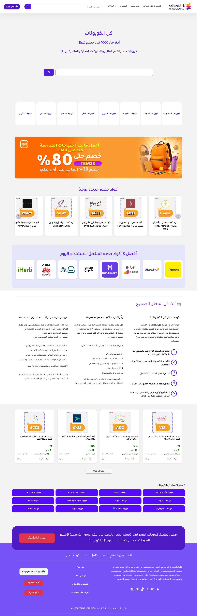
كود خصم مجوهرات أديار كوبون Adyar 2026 (27, 224)
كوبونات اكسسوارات (76, 493)
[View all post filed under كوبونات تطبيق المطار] (152, 269)
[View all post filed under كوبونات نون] (173, 269)
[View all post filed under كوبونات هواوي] (46, 269)
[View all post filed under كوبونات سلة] (67, 269)
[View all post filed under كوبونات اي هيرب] (25, 269)
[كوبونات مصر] (46, 113)
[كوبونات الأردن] (25, 113)
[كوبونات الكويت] (130, 113)
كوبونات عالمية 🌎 (120, 509)
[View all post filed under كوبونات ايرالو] (131, 269)
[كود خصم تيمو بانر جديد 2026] (98, 157)
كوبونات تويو (90, 454)
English (112, 6)
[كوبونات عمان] (67, 113)
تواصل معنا (80, 576)
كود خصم (135, 6)
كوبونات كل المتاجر (152, 6)
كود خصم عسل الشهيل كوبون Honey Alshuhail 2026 (165, 226)
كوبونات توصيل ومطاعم (77, 501)
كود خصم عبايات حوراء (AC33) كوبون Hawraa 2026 (130, 224)
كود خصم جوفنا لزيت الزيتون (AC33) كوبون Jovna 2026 (96, 224)
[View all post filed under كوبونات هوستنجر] (109, 269)
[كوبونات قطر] (88, 113)
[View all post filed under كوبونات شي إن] (88, 269)
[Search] (49, 72)
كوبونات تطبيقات (164, 501)
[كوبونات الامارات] (151, 113)
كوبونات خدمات (33, 501)
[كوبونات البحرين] (109, 113)
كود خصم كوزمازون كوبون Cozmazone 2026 (61, 224)
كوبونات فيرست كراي (130, 454)
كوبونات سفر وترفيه (164, 509)
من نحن (80, 567)
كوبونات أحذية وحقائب (164, 493)
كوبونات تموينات (120, 501)
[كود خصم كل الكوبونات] (162, 422)
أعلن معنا (10, 7)
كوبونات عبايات (77, 509)
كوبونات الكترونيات (33, 493)
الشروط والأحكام (80, 584)
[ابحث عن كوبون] (27, 6)
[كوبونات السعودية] (172, 113)
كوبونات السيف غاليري (172, 454)
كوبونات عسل (33, 509)
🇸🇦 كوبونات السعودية (41, 454)
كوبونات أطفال (120, 493)
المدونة (123, 6)
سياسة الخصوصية (80, 593)
